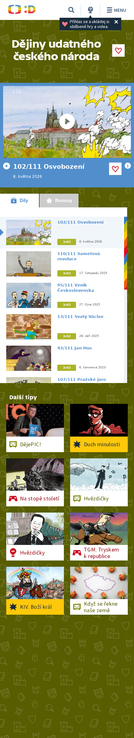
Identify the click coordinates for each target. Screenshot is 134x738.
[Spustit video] (67, 122)
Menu (120, 10)
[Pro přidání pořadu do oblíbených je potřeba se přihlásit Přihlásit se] (118, 50)
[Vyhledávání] (71, 10)
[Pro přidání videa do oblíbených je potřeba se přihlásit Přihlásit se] (115, 169)
